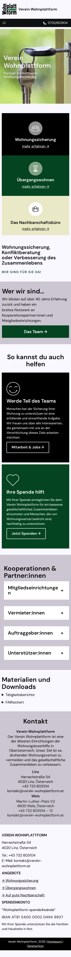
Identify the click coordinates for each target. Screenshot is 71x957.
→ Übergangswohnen (19, 888)
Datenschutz (35, 946)
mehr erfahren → (35, 146)
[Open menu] (4, 23)
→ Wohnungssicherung (20, 880)
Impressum (55, 941)
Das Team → (35, 331)
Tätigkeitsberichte (20, 694)
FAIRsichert (15, 702)
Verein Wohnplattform (38, 9)
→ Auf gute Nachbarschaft (23, 895)
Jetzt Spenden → (26, 533)
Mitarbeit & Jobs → (28, 447)
